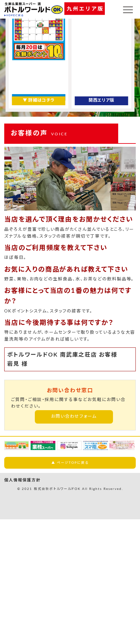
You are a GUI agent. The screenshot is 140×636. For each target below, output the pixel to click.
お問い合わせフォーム (74, 416)
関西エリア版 (101, 100)
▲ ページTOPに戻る (69, 462)
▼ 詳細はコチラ (38, 100)
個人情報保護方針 (22, 480)
